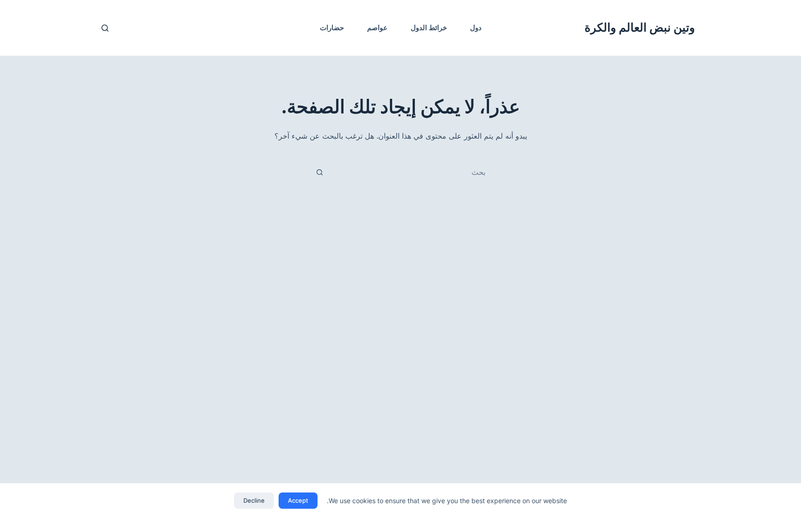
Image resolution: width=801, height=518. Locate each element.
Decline (254, 500)
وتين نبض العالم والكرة (640, 27)
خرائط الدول (429, 27)
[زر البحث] (319, 172)
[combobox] (411, 172)
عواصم (377, 27)
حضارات (332, 27)
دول (476, 27)
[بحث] (105, 28)
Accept (298, 500)
